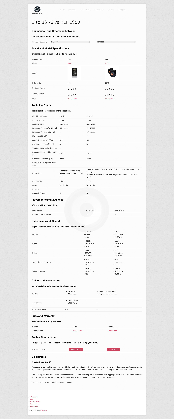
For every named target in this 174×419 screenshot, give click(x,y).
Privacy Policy (35, 401)
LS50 (107, 63)
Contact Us (34, 406)
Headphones (85, 10)
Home (62, 10)
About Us (33, 397)
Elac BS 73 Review (76, 349)
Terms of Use (34, 404)
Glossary (122, 10)
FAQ (31, 399)
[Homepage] (37, 10)
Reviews (110, 10)
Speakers (72, 10)
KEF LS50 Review (113, 349)
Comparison (99, 10)
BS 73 (70, 63)
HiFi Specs (43, 410)
